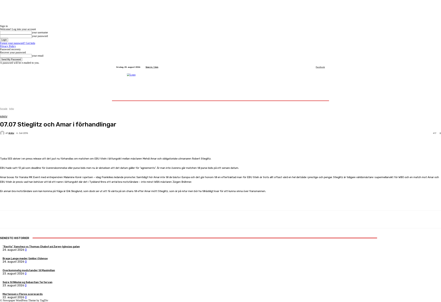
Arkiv (11, 108)
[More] (81, 145)
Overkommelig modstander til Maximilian (29, 270)
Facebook (320, 67)
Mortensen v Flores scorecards (23, 294)
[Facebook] (313, 67)
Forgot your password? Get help (17, 43)
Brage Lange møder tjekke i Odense (25, 258)
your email (37, 55)
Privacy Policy (8, 46)
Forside (3, 108)
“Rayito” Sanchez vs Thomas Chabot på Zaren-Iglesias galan (41, 246)
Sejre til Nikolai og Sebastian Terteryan (27, 282)
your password (40, 36)
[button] (321, 96)
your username (40, 32)
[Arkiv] (3, 133)
